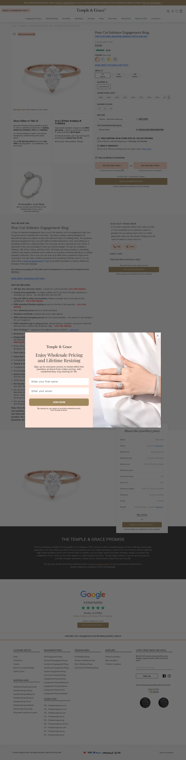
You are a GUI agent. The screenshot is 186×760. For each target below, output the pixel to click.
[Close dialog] (157, 335)
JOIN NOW (59, 402)
